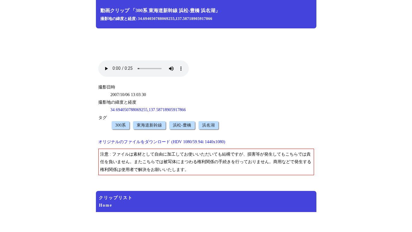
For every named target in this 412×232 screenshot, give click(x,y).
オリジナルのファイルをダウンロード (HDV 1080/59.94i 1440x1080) (161, 142)
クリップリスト (116, 197)
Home (105, 205)
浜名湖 (208, 125)
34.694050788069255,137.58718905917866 (148, 110)
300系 (120, 125)
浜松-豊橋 (182, 125)
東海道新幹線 (149, 125)
